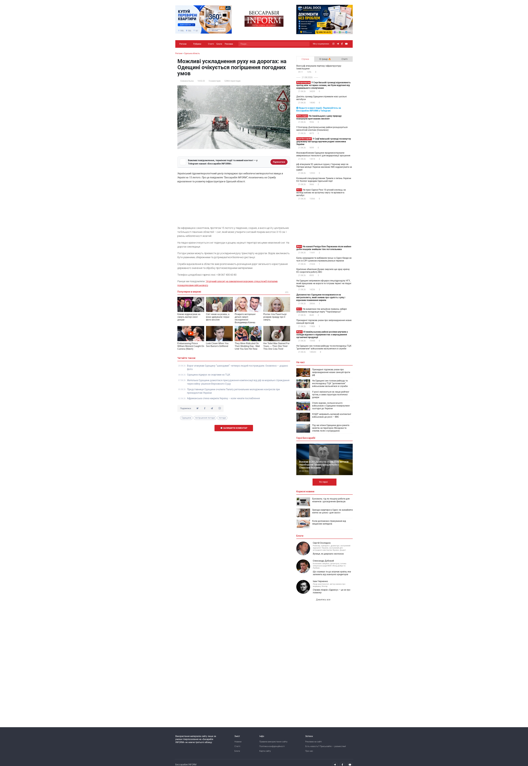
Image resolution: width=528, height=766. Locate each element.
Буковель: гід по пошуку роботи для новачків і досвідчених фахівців (331, 500)
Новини (237, 741)
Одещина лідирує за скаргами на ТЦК (208, 374)
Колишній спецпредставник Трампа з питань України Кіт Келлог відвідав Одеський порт (323, 179)
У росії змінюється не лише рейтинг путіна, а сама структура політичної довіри (330, 394)
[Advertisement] (234, 205)
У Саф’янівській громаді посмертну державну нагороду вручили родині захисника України (323, 141)
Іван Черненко (320, 581)
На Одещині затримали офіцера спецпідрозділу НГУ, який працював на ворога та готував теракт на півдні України (323, 283)
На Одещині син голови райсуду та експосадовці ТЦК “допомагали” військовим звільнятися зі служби (323, 347)
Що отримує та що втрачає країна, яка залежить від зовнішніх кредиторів (332, 573)
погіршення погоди (205, 418)
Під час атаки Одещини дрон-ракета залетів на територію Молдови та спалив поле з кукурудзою (330, 428)
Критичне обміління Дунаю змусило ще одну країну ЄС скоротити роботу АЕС (323, 270)
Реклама (229, 44)
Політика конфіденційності (272, 746)
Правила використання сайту (273, 741)
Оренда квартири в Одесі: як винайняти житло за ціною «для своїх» (332, 511)
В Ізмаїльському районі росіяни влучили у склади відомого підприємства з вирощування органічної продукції (322, 335)
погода (222, 418)
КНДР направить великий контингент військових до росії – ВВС (331, 415)
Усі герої (323, 482)
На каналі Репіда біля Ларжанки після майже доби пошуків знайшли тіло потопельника (323, 248)
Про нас (309, 751)
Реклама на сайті (313, 741)
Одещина (186, 418)
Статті (211, 44)
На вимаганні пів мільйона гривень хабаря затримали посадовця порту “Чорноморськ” (321, 310)
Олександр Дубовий (323, 560)
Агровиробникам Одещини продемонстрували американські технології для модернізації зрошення (323, 154)
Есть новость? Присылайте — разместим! (325, 746)
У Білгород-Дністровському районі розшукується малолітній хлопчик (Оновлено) (321, 128)
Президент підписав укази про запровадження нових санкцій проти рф (324, 321)
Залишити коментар (235, 428)
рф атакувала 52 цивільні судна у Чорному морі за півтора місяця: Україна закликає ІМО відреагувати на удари (324, 167)
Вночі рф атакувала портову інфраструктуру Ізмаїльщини (318, 67)
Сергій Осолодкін (322, 543)
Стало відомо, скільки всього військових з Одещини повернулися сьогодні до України (331, 406)
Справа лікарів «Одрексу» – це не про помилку (331, 591)
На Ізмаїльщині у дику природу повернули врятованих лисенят (319, 117)
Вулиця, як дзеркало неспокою (328, 553)
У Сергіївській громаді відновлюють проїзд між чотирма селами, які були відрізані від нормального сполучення (323, 85)
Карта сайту (265, 751)
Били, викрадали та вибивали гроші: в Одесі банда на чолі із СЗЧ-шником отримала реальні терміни (323, 259)
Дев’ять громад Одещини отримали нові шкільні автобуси (321, 98)
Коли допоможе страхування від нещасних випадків (329, 522)
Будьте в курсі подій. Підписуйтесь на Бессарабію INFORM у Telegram (318, 109)
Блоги (219, 44)
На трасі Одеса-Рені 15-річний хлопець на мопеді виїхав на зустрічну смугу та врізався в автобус (321, 193)
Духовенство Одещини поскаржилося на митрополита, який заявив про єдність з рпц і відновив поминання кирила (320, 297)
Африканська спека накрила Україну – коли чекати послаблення (223, 398)
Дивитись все (323, 599)
